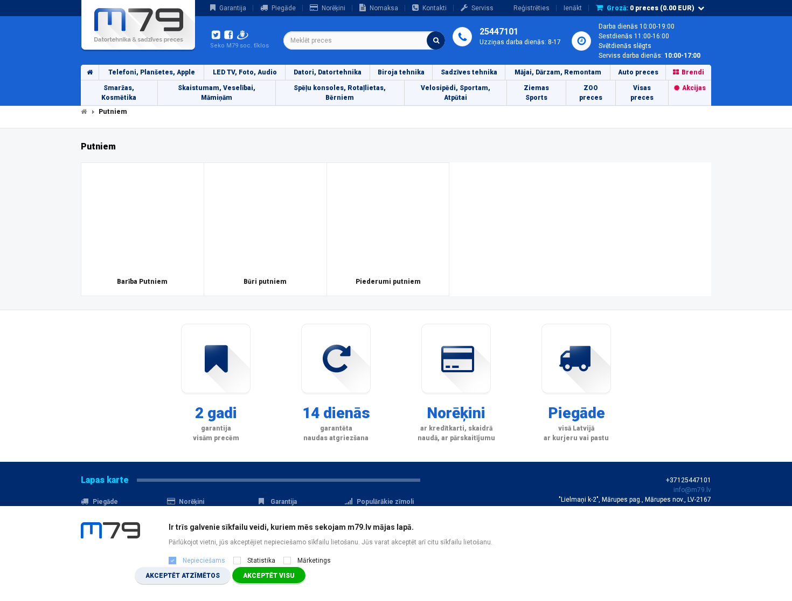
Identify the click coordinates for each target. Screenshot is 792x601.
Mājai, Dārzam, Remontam (558, 72)
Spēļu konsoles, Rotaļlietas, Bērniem (340, 92)
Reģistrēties (531, 8)
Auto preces (638, 72)
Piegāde (284, 8)
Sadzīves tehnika (469, 72)
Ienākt (573, 8)
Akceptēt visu (269, 575)
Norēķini (333, 8)
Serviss (482, 8)
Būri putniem (265, 281)
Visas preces (642, 92)
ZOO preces (590, 92)
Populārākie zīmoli (385, 502)
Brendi (693, 72)
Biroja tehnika (401, 72)
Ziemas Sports (536, 92)
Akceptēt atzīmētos (182, 575)
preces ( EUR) (650, 8)
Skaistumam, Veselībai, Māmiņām (216, 92)
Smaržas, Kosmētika (118, 92)
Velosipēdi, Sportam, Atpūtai (455, 92)
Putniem (113, 111)
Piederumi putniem (388, 281)
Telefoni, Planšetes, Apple (151, 72)
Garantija (232, 8)
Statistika (261, 560)
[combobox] (364, 40)
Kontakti (434, 8)
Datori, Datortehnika (328, 72)
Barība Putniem (142, 281)
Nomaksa (384, 8)
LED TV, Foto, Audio (245, 72)
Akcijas (694, 88)
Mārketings (314, 560)
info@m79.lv (692, 490)
